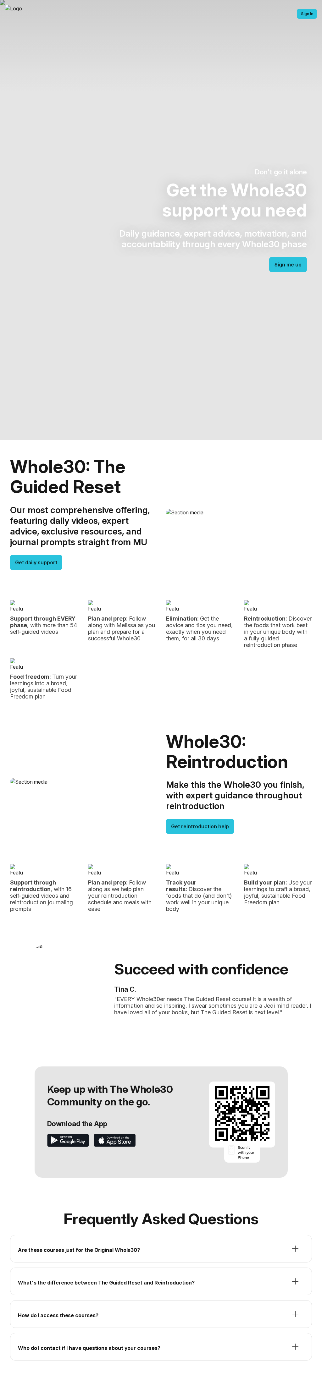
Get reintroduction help (200, 826)
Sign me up (288, 264)
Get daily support (36, 562)
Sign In (307, 13)
